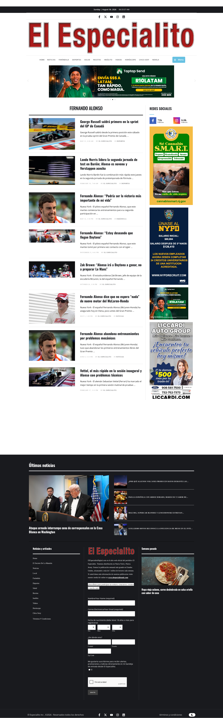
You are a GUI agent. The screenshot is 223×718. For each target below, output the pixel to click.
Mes (99, 631)
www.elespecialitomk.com (118, 578)
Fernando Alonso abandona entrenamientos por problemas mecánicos (109, 335)
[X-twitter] (105, 16)
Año (113, 631)
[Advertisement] (103, 428)
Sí (91, 669)
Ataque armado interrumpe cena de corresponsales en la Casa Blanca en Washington (65, 530)
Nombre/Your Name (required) (101, 598)
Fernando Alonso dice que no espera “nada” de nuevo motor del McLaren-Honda (109, 298)
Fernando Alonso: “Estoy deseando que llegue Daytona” (106, 235)
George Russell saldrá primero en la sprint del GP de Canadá (109, 123)
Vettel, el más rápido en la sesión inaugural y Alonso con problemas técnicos (111, 373)
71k (160, 120)
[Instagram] (117, 16)
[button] (28, 80)
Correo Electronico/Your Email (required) (105, 609)
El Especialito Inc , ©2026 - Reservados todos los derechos (56, 714)
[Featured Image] (69, 498)
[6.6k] (176, 120)
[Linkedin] (123, 16)
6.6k (183, 120)
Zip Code (91, 655)
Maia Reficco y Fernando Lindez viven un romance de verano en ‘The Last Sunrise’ (167, 591)
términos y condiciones (170, 714)
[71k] (153, 120)
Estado (114, 646)
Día (89, 631)
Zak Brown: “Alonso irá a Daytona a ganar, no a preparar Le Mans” (111, 267)
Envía (92, 692)
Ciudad (90, 646)
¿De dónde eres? (95, 637)
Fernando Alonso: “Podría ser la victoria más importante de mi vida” (110, 198)
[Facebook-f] (99, 16)
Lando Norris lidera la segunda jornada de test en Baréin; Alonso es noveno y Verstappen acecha (108, 164)
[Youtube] (111, 16)
